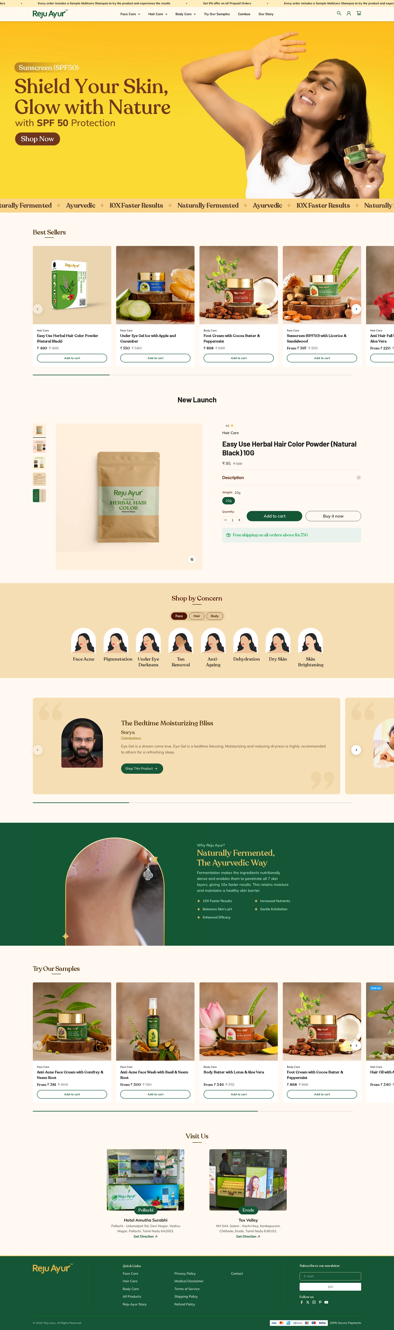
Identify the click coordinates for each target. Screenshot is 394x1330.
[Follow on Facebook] (302, 1302)
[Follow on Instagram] (314, 1302)
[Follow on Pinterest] (320, 1302)
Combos (244, 14)
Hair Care (155, 14)
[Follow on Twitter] (308, 1302)
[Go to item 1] (39, 430)
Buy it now (333, 516)
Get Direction (144, 1236)
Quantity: (228, 511)
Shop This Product (139, 768)
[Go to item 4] (39, 480)
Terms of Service (187, 1289)
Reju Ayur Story (135, 1304)
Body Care (183, 14)
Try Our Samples (217, 14)
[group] (197, 110)
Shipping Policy (186, 1296)
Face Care (128, 14)
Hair (197, 616)
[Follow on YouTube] (326, 1302)
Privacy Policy (185, 1273)
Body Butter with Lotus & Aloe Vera (234, 1072)
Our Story (266, 14)
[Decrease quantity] (225, 520)
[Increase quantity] (239, 520)
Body (215, 616)
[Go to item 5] (39, 496)
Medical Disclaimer (189, 1281)
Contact (237, 1273)
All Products (132, 1296)
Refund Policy (184, 1304)
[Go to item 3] (39, 463)
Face (179, 616)
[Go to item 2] (39, 447)
